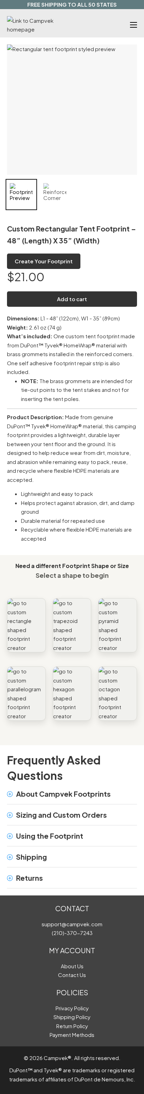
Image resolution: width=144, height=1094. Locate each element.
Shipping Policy (72, 1016)
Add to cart (72, 299)
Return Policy (72, 1026)
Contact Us (72, 974)
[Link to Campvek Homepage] (39, 25)
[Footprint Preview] (21, 194)
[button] (72, 793)
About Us (72, 966)
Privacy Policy (72, 1008)
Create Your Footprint (44, 261)
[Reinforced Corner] (55, 194)
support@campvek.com (72, 924)
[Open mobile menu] (133, 25)
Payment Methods (72, 1034)
